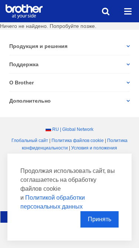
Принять (99, 219)
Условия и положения (94, 148)
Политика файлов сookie (78, 140)
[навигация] (128, 11)
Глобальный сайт (29, 140)
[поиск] (106, 11)
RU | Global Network (72, 129)
